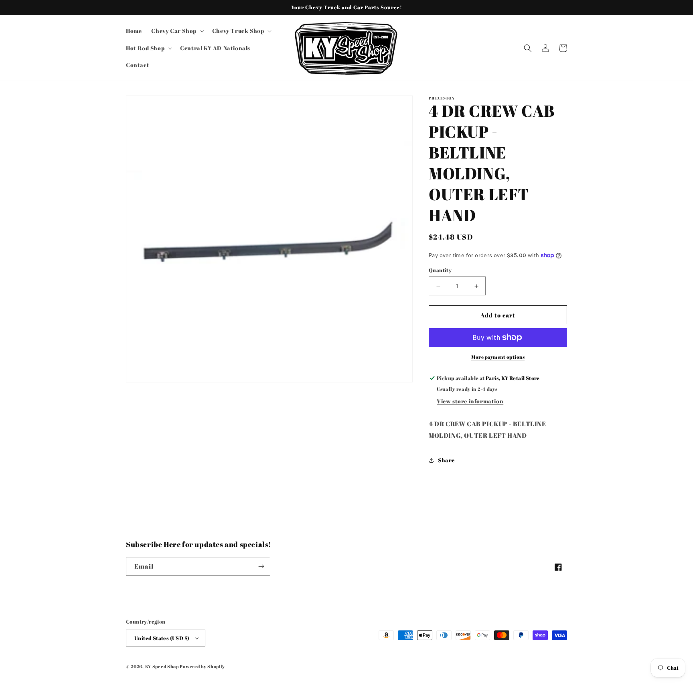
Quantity (440, 270)
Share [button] (446, 460)
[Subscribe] (261, 566)
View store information (470, 401)
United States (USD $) (161, 638)
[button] (176, 30)
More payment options (498, 357)
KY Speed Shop (162, 666)
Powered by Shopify (202, 666)
